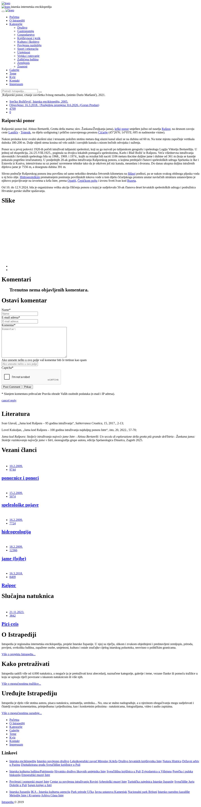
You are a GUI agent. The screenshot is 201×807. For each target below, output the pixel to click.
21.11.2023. (16, 612)
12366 (13, 550)
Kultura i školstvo (28, 41)
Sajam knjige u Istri (40, 785)
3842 (12, 615)
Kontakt (14, 80)
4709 (12, 108)
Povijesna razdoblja (29, 45)
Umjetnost (23, 52)
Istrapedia (8, 802)
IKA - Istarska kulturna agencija (50, 791)
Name (6, 309)
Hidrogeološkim (30, 177)
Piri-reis (10, 623)
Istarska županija (19, 791)
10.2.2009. (16, 466)
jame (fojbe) (14, 558)
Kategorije (15, 24)
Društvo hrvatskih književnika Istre (140, 761)
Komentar (9, 325)
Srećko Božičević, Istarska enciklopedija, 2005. (38, 101)
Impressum (16, 84)
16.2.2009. (16, 519)
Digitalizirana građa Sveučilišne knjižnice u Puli (50, 764)
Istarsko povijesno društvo (53, 761)
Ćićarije (103, 132)
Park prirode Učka (82, 791)
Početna (14, 17)
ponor (125, 129)
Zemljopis (23, 63)
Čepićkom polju (87, 180)
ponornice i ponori (20, 477)
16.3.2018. (16, 573)
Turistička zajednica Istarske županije (151, 781)
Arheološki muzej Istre (113, 781)
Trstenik (26, 132)
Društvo (22, 27)
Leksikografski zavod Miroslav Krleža (94, 761)
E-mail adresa (11, 317)
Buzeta (131, 180)
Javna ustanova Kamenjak (111, 791)
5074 (12, 496)
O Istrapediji (17, 20)
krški (118, 129)
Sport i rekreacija (27, 48)
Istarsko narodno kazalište (174, 791)
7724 (12, 523)
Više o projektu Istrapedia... (19, 654)
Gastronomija (25, 31)
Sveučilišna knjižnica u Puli (124, 771)
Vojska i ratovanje (28, 56)
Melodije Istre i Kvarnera (24, 795)
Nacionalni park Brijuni (142, 791)
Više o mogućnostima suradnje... (22, 713)
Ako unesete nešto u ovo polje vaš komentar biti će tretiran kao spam (44, 360)
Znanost (22, 66)
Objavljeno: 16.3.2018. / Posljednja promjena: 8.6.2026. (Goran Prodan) (54, 105)
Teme (12, 73)
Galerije (14, 70)
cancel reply (9, 400)
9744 (12, 469)
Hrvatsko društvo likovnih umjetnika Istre (80, 771)
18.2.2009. (16, 546)
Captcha (7, 367)
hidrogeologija (16, 531)
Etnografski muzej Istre (35, 775)
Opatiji (72, 180)
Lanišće (13, 132)
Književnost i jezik (28, 38)
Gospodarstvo (26, 34)
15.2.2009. (16, 493)
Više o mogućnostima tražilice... (21, 683)
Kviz (12, 77)
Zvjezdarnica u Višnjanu (157, 771)
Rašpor (166, 129)
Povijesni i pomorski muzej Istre (29, 781)
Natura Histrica (172, 761)
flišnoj (131, 173)
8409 (12, 577)
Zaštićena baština (27, 59)
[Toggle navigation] (3, 11)
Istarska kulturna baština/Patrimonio (31, 771)
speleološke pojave (20, 504)
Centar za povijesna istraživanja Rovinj (74, 781)
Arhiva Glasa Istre (52, 795)
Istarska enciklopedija (22, 761)
